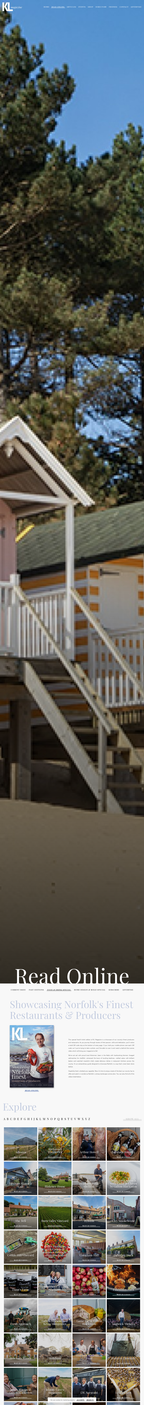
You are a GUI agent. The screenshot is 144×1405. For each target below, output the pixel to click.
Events (82, 7)
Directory (101, 7)
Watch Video (20, 1157)
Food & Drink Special (59, 990)
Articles (71, 7)
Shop (90, 7)
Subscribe (114, 990)
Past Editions (36, 990)
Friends (113, 7)
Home (46, 7)
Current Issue (18, 990)
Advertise (136, 7)
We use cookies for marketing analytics (62, 1400)
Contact (124, 7)
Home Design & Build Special (89, 990)
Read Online (58, 7)
